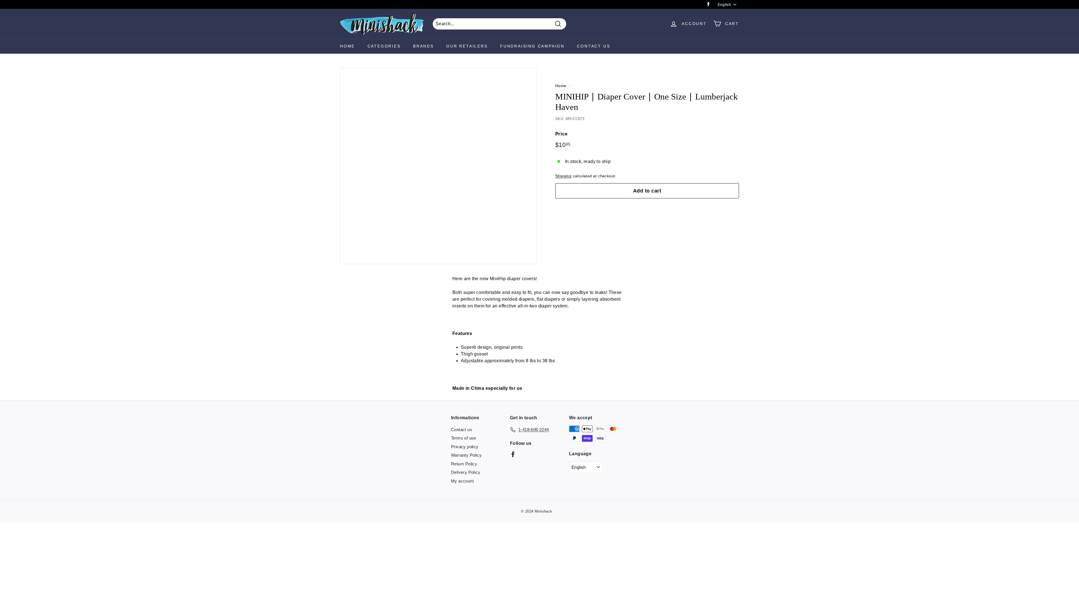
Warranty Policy (466, 455)
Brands (423, 46)
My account (462, 481)
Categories (384, 46)
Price (561, 134)
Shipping (563, 176)
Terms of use (463, 438)
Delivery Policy (465, 472)
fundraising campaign (532, 46)
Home (347, 46)
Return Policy (464, 463)
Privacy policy (465, 446)
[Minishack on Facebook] (513, 454)
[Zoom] (438, 166)
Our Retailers (467, 46)
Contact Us (593, 46)
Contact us (461, 429)
